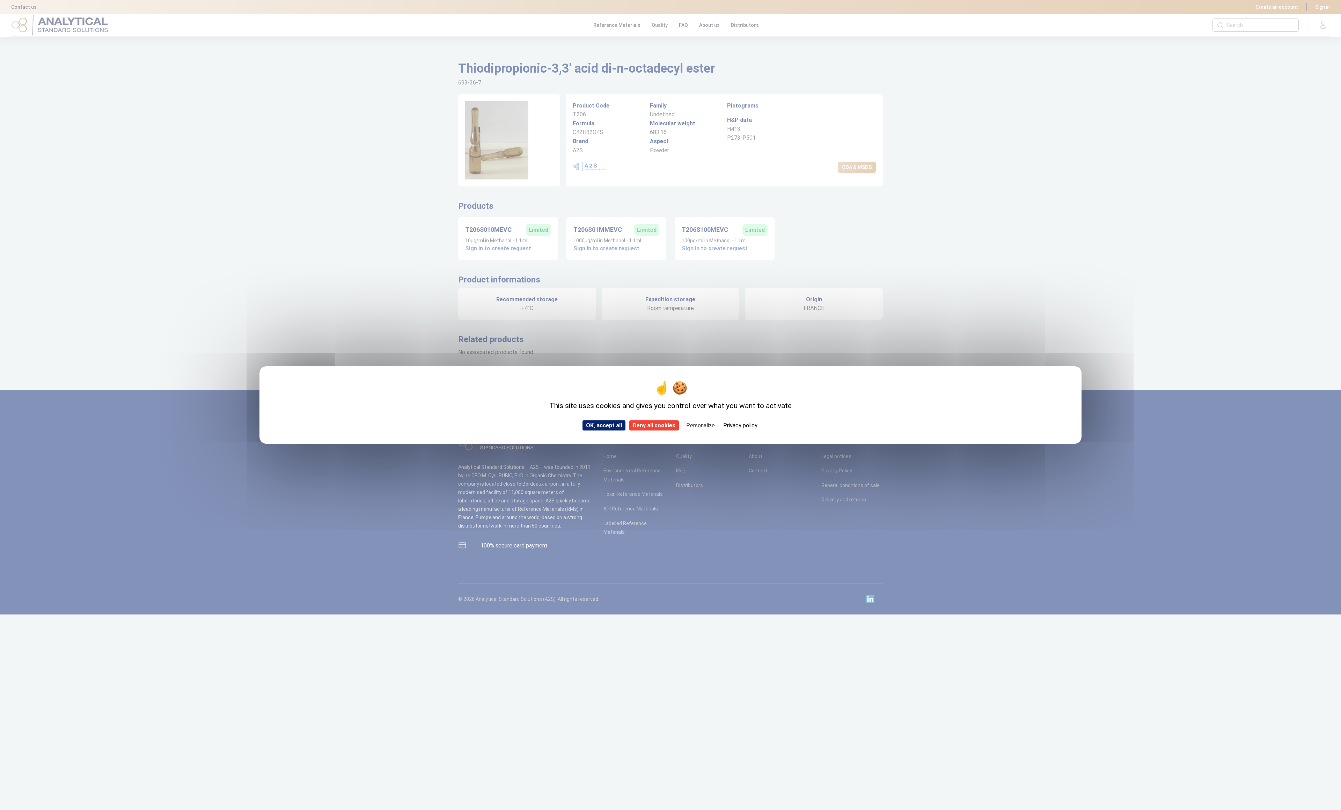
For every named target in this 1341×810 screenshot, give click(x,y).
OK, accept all (604, 425)
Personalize (700, 425)
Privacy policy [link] (740, 425)
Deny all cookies (654, 425)
